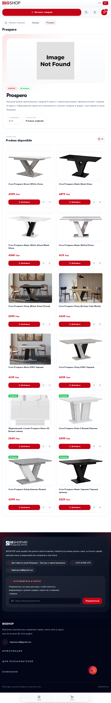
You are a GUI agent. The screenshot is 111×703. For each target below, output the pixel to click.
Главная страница (17, 23)
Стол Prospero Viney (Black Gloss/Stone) (29, 306)
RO (99, 3)
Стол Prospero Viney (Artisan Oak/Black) (80, 306)
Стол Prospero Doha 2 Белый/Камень (78, 428)
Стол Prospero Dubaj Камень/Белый (27, 489)
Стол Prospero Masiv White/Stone (76, 245)
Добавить (25, 202)
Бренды (35, 23)
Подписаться (92, 601)
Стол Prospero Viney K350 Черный (76, 367)
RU (105, 3)
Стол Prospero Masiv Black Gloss (75, 184)
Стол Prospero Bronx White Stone (25, 184)
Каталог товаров (43, 12)
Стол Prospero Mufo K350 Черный (26, 367)
